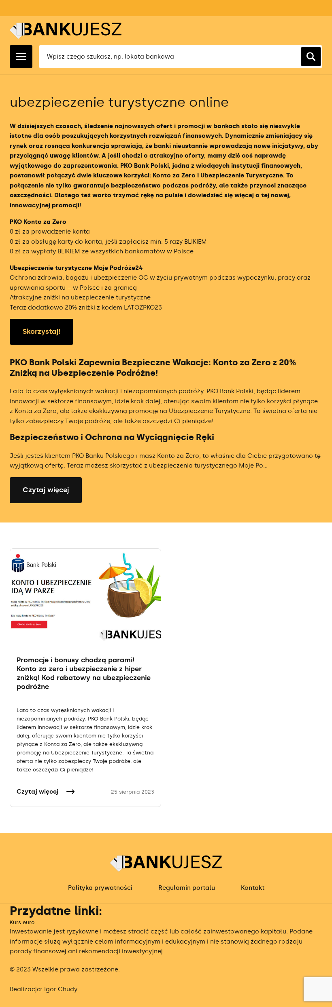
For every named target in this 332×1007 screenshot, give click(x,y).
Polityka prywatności (100, 887)
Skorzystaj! (41, 331)
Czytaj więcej (46, 490)
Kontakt (252, 887)
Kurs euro (22, 922)
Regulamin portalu (186, 887)
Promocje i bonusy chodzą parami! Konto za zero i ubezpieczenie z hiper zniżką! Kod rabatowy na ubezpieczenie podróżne (84, 673)
